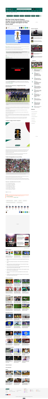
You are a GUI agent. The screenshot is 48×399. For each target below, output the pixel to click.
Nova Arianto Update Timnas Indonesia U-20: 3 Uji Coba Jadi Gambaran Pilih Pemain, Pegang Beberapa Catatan (9, 292)
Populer (34, 60)
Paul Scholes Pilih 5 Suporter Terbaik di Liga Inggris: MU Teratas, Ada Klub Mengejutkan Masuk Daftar (17, 361)
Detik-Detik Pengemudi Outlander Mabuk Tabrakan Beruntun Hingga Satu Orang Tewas (9, 384)
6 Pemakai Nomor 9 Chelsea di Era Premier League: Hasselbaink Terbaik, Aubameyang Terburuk (17, 344)
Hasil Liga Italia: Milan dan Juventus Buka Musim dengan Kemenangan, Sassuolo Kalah (37, 79)
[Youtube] (9, 394)
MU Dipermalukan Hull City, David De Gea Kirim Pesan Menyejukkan (25, 361)
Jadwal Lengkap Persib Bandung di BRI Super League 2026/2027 (9, 327)
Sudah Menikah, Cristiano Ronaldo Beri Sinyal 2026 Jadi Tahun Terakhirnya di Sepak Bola (17, 310)
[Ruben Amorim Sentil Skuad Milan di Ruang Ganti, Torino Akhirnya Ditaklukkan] (32, 57)
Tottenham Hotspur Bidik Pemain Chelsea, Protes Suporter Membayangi (17, 337)
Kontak (7, 390)
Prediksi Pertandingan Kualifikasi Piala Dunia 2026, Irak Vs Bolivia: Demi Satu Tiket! (9, 257)
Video (16, 12)
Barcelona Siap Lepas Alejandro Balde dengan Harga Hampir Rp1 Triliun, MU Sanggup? (9, 354)
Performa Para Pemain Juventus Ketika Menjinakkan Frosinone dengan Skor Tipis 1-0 (37, 34)
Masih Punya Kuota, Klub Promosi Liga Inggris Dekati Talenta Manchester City (9, 344)
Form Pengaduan (19, 390)
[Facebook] (6, 394)
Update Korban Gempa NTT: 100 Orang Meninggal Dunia (17, 376)
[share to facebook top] (19, 28)
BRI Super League (9, 312)
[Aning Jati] (7, 28)
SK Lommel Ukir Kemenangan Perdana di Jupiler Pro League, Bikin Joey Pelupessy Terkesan (25, 292)
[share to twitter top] (21, 28)
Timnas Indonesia (9, 278)
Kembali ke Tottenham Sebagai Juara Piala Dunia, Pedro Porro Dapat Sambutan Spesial (25, 310)
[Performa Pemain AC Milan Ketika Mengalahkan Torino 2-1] (32, 54)
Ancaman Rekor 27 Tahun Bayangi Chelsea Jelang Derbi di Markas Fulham (9, 337)
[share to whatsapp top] (23, 28)
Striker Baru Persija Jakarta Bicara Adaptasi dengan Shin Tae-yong (26, 319)
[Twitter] (7, 394)
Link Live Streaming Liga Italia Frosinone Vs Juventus (37, 107)
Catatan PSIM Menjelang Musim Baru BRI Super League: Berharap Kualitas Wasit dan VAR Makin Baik (17, 327)
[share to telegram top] (25, 28)
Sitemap (7, 392)
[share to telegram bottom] (25, 212)
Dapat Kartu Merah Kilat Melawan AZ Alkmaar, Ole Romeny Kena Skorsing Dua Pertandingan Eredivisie (9, 285)
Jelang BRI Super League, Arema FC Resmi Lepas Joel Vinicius (9, 319)
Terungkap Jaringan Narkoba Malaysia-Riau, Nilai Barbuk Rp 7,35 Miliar (26, 384)
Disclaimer (10, 390)
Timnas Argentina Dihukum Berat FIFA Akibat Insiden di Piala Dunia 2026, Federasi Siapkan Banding (17, 302)
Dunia (6, 12)
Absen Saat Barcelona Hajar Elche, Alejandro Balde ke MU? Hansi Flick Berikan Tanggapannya (17, 354)
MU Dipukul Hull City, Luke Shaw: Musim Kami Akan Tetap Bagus (25, 354)
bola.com (21, 396)
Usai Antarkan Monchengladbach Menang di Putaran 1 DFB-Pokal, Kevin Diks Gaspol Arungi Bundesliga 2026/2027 (37, 82)
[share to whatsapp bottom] (23, 212)
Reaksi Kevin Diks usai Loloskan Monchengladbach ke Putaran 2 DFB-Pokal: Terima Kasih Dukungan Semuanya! (17, 285)
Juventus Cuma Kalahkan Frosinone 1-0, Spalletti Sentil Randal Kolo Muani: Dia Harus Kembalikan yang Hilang (37, 87)
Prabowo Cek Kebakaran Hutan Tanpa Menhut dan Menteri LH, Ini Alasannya (9, 376)
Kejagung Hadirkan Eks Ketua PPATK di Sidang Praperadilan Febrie (17, 384)
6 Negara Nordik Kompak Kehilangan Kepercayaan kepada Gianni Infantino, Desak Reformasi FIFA (37, 103)
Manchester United (10, 347)
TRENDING (33, 109)
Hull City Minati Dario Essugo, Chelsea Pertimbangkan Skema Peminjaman (25, 337)
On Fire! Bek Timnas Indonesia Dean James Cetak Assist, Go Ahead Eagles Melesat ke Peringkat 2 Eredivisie (37, 95)
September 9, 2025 (16, 197)
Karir (17, 391)
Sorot (7, 369)
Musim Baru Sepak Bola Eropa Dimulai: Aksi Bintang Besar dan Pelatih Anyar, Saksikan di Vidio (25, 344)
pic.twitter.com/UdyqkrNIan (10, 196)
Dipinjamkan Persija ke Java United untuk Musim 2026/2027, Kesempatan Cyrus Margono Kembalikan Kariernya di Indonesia (17, 319)
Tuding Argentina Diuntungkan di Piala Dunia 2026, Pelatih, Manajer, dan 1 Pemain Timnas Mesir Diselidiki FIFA (25, 302)
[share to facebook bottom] (19, 212)
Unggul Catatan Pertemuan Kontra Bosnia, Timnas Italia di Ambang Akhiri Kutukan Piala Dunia (25, 257)
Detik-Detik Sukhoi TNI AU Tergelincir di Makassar (25, 376)
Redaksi (7, 391)
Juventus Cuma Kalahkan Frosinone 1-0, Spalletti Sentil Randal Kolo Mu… (38, 38)
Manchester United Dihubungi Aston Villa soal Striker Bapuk (9, 361)
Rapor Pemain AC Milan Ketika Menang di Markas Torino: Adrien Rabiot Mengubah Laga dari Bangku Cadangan (36, 50)
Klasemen (12, 12)
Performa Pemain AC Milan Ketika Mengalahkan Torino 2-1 (38, 53)
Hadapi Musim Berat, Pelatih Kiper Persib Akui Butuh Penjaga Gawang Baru (25, 327)
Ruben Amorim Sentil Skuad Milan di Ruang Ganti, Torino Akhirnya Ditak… (38, 56)
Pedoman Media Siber (12, 391)
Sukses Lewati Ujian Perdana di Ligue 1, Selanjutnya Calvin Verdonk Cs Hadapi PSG (26, 285)
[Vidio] (8, 394)
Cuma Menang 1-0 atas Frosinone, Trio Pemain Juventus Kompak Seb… (38, 41)
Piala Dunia (8, 295)
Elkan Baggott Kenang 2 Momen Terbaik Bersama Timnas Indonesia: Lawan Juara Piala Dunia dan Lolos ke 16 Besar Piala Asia (9, 302)
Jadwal (9, 12)
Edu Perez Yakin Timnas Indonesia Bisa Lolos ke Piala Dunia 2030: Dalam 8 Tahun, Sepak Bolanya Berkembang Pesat (9, 310)
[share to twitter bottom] (21, 212)
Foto (14, 12)
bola (9, 9)
